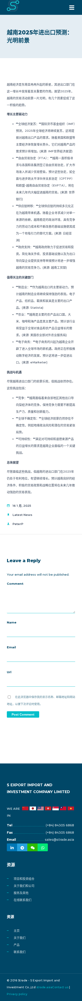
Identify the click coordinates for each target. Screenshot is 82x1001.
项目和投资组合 (24, 878)
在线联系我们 (22, 900)
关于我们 (20, 937)
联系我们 (20, 952)
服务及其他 (21, 893)
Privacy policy (17, 994)
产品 (17, 945)
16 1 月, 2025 (22, 505)
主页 (17, 930)
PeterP (18, 524)
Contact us (60, 987)
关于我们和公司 (24, 885)
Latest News (22, 515)
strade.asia (44, 987)
